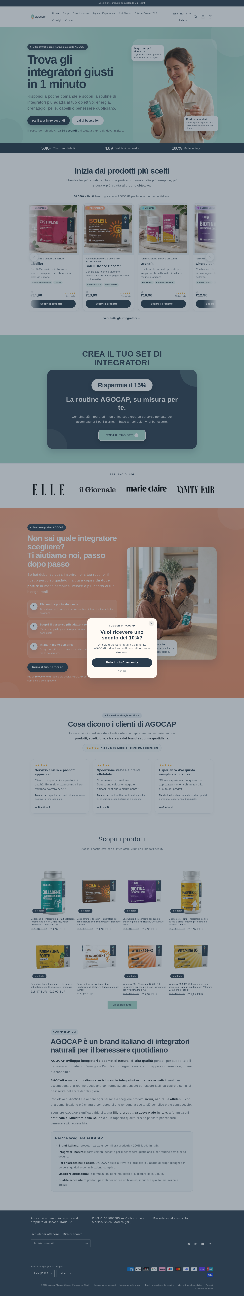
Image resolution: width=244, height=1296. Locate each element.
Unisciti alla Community (122, 662)
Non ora (122, 671)
